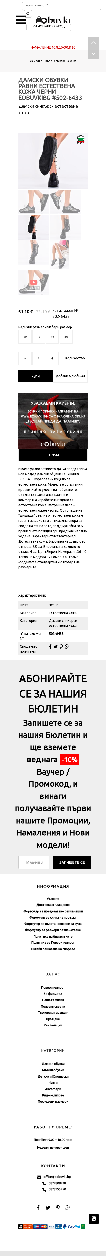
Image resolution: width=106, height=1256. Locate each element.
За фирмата (53, 993)
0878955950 (56, 1189)
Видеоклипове (53, 1095)
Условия (53, 898)
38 (52, 336)
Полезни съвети (53, 1006)
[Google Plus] (67, 646)
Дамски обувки (53, 1063)
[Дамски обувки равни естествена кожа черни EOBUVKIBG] (53, 157)
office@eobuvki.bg (56, 1176)
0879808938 (56, 1183)
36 (25, 336)
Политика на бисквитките (53, 936)
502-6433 (61, 316)
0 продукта (51, 19)
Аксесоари (53, 1089)
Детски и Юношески (53, 1076)
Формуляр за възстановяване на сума (53, 923)
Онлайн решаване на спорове (53, 949)
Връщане (53, 1019)
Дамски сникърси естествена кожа (53, 60)
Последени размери (53, 1101)
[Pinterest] (61, 646)
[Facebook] (50, 646)
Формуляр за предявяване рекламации (53, 911)
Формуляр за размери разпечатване (53, 930)
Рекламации (53, 1025)
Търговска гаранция (53, 1012)
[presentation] (53, 455)
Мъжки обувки (53, 1070)
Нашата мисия (53, 1000)
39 (66, 336)
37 (39, 336)
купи (36, 376)
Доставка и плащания (53, 904)
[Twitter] (55, 646)
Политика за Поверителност (53, 942)
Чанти (53, 1082)
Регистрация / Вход (49, 26)
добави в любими (70, 376)
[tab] (53, 455)
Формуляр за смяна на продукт (53, 917)
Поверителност (53, 987)
